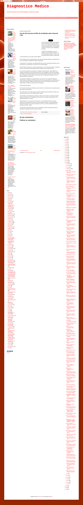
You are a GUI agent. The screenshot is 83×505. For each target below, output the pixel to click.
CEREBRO (10, 208)
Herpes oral (14, 116)
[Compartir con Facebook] (45, 112)
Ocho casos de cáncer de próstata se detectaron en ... (71, 217)
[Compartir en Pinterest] (47, 112)
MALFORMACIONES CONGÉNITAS (11, 273)
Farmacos (10, 245)
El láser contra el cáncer (70, 254)
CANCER (9, 201)
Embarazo (37, 17)
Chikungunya (10, 211)
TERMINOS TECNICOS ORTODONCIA (10, 320)
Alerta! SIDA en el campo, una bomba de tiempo (71, 445)
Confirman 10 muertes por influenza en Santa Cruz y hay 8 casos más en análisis (70, 34)
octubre (67, 167)
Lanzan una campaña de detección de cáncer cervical (70, 235)
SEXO (9, 309)
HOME (7, 17)
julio (67, 473)
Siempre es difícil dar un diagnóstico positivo (70, 471)
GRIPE (9, 253)
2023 (66, 142)
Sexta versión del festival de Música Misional (70, 253)
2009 (66, 487)
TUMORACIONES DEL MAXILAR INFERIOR (11, 335)
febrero (67, 482)
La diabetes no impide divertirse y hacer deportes (70, 210)
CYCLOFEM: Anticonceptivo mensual (71, 321)
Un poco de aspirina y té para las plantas (70, 387)
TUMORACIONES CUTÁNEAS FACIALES (11, 331)
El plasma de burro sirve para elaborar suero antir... (70, 381)
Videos (9, 344)
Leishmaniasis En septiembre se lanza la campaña (70, 195)
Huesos (9, 257)
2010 (66, 485)
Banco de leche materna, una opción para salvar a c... (71, 458)
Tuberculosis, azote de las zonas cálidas (71, 290)
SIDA (9, 310)
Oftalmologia (10, 284)
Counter (8, 352)
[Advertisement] (41, 23)
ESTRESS (10, 244)
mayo (67, 477)
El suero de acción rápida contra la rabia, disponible (70, 378)
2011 (66, 162)
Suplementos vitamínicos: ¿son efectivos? (71, 175)
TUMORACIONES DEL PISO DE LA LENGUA (11, 338)
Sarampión (10, 307)
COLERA (9, 218)
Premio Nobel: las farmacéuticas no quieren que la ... (69, 213)
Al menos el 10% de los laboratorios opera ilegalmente (70, 232)
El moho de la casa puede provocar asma (71, 435)
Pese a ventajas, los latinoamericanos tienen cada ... (71, 424)
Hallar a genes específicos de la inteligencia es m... (71, 407)
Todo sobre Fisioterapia (70, 124)
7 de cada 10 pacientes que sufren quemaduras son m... (71, 260)
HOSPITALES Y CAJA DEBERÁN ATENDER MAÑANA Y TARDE (70, 420)
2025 (66, 139)
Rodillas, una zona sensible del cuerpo (70, 327)
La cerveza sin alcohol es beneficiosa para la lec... (71, 359)
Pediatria (48, 17)
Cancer (20, 17)
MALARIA (10, 270)
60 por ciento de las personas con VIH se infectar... (70, 468)
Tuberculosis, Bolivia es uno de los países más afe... (70, 437)
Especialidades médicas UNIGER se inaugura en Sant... (71, 395)
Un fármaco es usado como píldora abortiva (70, 199)
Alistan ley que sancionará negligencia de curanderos (71, 221)
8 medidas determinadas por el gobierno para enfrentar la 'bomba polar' (70, 31)
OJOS (9, 287)
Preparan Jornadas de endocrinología (70, 345)
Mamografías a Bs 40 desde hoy (70, 405)
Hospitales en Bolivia (69, 86)
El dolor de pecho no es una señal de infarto (70, 352)
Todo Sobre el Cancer (69, 100)
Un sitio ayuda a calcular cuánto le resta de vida (70, 273)
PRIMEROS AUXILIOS (10, 303)
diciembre (68, 163)
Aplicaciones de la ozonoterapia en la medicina (70, 451)
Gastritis (9, 250)
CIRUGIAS (10, 215)
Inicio (41, 150)
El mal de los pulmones (70, 384)
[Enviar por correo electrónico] (42, 112)
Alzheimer (10, 195)
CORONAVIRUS (13, 17)
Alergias (9, 194)
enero (67, 483)
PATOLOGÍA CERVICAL (10, 297)
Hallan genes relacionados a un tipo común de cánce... (71, 431)
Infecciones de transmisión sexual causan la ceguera (71, 323)
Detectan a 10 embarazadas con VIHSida (70, 369)
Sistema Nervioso (11, 315)
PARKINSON (10, 294)
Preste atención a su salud (71, 241)
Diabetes (26, 17)
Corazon (31, 17)
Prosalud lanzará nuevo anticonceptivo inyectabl (71, 372)
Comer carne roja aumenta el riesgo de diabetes (71, 392)
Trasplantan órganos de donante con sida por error (70, 181)
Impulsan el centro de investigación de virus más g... (70, 401)
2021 (66, 145)
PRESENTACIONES (12, 299)
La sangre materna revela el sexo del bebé (70, 398)
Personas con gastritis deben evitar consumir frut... (70, 355)
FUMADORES (10, 248)
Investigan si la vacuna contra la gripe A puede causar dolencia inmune (12, 164)
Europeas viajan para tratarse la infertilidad (70, 280)
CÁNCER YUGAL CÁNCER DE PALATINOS (11, 206)
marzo (67, 480)
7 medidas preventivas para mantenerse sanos (71, 455)
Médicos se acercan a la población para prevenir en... (71, 292)
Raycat (39, 496)
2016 (66, 154)
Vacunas (9, 343)
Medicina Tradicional (12, 277)
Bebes (9, 199)
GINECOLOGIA (11, 251)
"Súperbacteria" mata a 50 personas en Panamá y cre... (71, 263)
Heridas (42, 17)
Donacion (9, 234)
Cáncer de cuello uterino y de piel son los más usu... (71, 311)
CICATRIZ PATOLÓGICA (10, 214)
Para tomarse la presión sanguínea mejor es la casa (70, 224)
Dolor (9, 232)
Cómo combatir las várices (71, 184)
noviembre (68, 165)
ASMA (9, 198)
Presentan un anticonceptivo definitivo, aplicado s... (70, 330)
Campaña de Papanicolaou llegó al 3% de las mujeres (71, 300)
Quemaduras (54, 17)
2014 (66, 157)
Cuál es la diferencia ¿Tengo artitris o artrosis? (70, 365)
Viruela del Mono (62, 17)
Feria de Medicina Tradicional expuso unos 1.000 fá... (71, 286)
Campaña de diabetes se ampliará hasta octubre (70, 202)
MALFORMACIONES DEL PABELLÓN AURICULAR (11, 275)
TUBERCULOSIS (11, 328)
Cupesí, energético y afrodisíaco (14, 72)
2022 (66, 144)
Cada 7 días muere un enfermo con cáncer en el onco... (71, 267)
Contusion (10, 219)
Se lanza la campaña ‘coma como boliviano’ (70, 271)
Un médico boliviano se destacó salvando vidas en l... (71, 246)
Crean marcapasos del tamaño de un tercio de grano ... (71, 282)
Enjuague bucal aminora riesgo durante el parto (70, 461)
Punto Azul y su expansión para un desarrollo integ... (71, 441)
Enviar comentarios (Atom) (30, 152)
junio (67, 475)
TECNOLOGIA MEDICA (10, 317)
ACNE (9, 192)
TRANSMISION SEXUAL (11, 325)
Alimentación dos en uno (70, 350)
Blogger (50, 496)
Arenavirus (10, 197)
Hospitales (10, 256)
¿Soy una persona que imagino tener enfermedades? (70, 448)
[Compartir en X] (44, 112)
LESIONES (10, 267)
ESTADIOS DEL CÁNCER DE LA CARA (11, 242)
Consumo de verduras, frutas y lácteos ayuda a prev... (71, 204)
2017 (66, 152)
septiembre (68, 168)
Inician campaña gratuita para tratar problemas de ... (71, 416)
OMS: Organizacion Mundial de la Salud (11, 289)
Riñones (9, 306)
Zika (8, 347)
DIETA (9, 229)
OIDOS (9, 285)
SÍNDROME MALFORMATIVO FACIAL (11, 313)
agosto (67, 170)
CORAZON (10, 221)
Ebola (9, 235)
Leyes (9, 269)
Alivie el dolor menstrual (70, 193)
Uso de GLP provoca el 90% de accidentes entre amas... (70, 228)
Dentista (9, 225)
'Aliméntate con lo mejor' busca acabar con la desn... (70, 361)
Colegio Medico (11, 216)
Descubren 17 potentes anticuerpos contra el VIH (70, 314)
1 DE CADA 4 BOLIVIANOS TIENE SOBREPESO (70, 276)
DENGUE (9, 224)
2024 (66, 140)
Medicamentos (68, 69)
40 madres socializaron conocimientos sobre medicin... (70, 464)
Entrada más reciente (24, 150)
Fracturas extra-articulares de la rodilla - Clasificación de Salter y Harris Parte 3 (70, 126)
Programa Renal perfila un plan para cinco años (71, 239)
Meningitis (10, 280)
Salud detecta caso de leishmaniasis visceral (70, 333)
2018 (66, 150)
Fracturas (9, 247)
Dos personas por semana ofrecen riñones (71, 414)
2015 (66, 155)
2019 (66, 149)
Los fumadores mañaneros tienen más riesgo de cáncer (71, 427)
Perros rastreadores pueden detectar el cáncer (70, 303)
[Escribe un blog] (43, 112)
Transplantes (10, 326)
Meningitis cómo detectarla (71, 207)
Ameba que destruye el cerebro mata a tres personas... (70, 307)
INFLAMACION (11, 260)
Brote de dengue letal (70, 186)
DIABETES (10, 228)
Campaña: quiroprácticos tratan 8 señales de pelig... (70, 339)
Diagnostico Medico (28, 6)
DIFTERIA (10, 231)
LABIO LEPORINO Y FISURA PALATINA (12, 265)
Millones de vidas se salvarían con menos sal (71, 318)
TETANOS (10, 322)
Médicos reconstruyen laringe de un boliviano (70, 375)
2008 (66, 489)
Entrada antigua (57, 150)
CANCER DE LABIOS (10, 203)
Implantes (10, 258)
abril (67, 478)
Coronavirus (10, 222)
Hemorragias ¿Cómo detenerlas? (70, 348)
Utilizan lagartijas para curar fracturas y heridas (11, 86)
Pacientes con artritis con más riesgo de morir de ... (71, 296)
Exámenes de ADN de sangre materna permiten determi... (70, 410)
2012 (66, 160)
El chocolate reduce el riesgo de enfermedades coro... (71, 178)
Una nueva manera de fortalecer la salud (70, 257)
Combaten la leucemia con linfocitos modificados (71, 389)
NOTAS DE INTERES (27, 113)
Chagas (9, 210)
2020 (66, 147)
